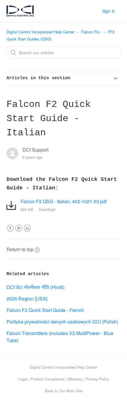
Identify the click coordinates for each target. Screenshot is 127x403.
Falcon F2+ (91, 32)
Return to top (19, 249)
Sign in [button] (108, 11)
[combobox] (63, 52)
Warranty (75, 379)
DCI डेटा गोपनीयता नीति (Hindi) (35, 287)
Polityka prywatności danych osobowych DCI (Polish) (62, 321)
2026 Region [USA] (26, 298)
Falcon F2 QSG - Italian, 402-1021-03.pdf (64, 201)
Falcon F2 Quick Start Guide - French (45, 310)
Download (47, 209)
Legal (22, 379)
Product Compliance (47, 379)
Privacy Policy (97, 379)
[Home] (20, 14)
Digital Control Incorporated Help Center (40, 32)
